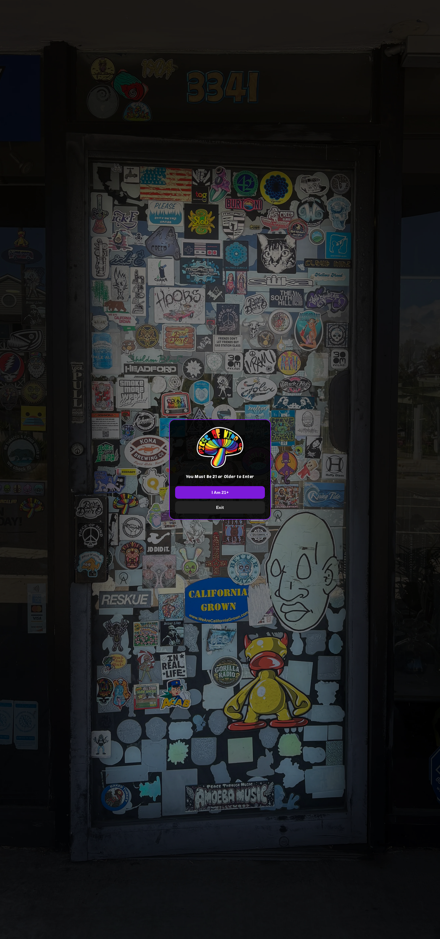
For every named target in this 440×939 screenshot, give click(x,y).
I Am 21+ (220, 492)
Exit (220, 507)
